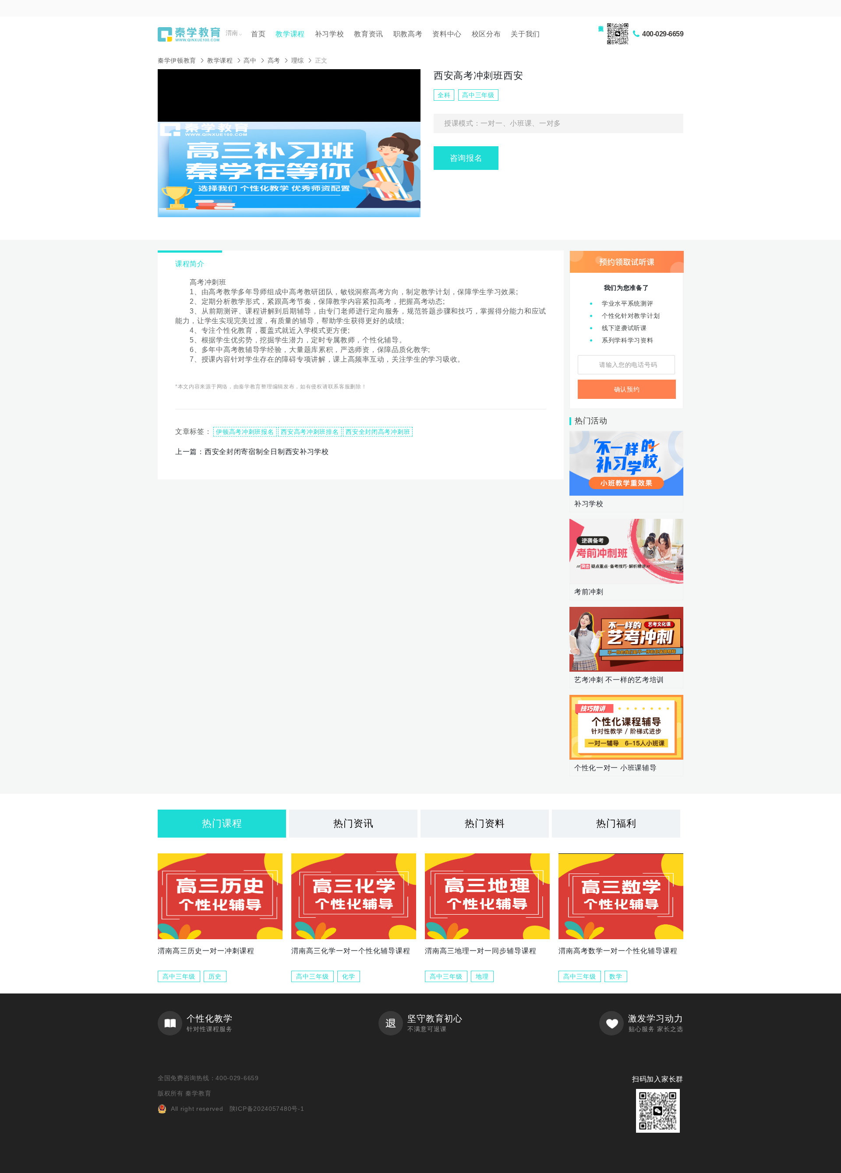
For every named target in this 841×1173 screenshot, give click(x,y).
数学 (615, 976)
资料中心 (447, 34)
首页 (258, 34)
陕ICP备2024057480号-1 (267, 1108)
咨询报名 (466, 158)
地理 (482, 976)
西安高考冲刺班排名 (310, 431)
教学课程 (290, 34)
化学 (348, 976)
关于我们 (525, 34)
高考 (274, 60)
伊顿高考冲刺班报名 (245, 431)
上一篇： (252, 451)
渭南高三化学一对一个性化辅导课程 (350, 951)
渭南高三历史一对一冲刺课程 (206, 951)
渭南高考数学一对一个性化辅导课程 (618, 951)
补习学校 (329, 34)
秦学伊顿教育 (177, 60)
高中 (250, 60)
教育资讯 (368, 34)
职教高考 (408, 34)
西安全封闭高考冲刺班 (378, 431)
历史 (215, 976)
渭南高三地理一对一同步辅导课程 (481, 951)
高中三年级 (179, 976)
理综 (297, 60)
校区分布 (486, 34)
